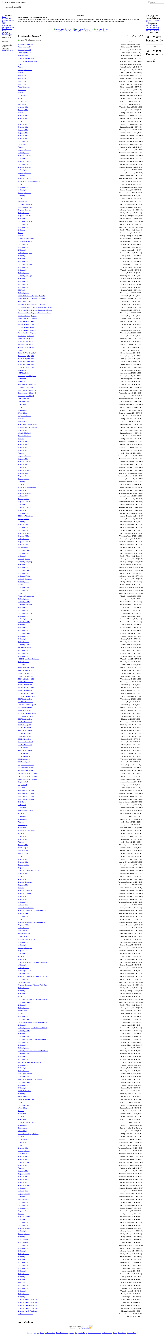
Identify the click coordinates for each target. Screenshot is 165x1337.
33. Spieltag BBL (23, 273)
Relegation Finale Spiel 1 (25, 730)
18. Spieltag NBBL (24, 644)
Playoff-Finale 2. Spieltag (25, 338)
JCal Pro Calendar (84, 1328)
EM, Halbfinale (22, 785)
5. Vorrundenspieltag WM (26, 364)
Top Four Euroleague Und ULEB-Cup (29, 1062)
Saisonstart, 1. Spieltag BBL (26, 830)
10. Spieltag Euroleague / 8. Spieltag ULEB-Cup (32, 999)
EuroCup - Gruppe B (152, 27)
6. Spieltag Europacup (24, 178)
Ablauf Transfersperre (24, 87)
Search (105, 31)
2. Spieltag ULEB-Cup (25, 893)
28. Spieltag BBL (23, 256)
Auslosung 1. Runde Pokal (26, 1122)
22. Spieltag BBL (23, 224)
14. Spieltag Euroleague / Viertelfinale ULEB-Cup (33, 1051)
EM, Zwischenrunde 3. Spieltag (27, 779)
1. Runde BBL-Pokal (24, 433)
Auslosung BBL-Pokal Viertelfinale (29, 181)
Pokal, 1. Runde (23, 850)
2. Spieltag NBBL (23, 479)
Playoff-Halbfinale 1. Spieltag (27, 321)
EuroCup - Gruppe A (152, 25)
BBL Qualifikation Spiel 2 (26, 687)
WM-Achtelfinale (23, 370)
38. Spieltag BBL (23, 293)
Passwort (5, 41)
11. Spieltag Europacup (25, 241)
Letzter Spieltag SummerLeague (27, 61)
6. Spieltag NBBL (23, 519)
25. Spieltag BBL (23, 244)
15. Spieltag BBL (23, 170)
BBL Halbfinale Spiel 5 (25, 745)
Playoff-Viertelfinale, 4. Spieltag (27, 316)
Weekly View (78, 31)
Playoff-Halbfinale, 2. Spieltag (27, 324)
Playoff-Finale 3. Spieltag (25, 341)
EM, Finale (21, 787)
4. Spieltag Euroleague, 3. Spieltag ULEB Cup (32, 910)
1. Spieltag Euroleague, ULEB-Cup (29, 870)
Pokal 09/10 (149, 22)
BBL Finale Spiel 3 (24, 756)
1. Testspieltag (22, 404)
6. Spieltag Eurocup (24, 1211)
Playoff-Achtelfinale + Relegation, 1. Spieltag (31, 296)
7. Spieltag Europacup (24, 193)
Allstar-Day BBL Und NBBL (27, 971)
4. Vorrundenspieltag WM (26, 361)
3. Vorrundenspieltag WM (26, 358)
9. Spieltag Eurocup (24, 1234)
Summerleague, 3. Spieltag (26, 796)
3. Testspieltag (22, 413)
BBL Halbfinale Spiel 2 (25, 727)
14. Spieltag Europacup (25, 619)
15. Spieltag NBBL (24, 602)
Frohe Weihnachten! (24, 933)
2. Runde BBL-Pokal (24, 436)
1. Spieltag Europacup (24, 150)
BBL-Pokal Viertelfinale (25, 204)
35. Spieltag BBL (23, 281)
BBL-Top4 (21, 290)
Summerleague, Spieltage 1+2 (27, 376)
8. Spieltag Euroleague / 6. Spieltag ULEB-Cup (32, 976)
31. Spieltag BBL (23, 267)
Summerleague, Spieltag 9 (26, 396)
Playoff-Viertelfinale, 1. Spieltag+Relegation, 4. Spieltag (35, 307)
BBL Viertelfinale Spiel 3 (25, 707)
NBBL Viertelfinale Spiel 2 (26, 673)
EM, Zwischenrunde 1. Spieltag (27, 773)
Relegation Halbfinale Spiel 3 (27, 713)
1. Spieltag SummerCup (25, 70)
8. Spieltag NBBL (23, 536)
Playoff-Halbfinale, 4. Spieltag (27, 330)
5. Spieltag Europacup (24, 173)
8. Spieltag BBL (23, 135)
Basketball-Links (7, 29)
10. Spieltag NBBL (24, 550)
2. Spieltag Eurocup (24, 1162)
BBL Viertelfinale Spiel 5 (25, 719)
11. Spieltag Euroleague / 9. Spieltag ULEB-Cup (32, 1022)
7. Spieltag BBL (23, 133)
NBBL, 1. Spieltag (23, 848)
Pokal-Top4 (21, 1282)
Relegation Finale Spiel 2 (25, 742)
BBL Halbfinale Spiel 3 (25, 733)
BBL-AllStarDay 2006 (25, 207)
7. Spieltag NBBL (23, 524)
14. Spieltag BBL (23, 164)
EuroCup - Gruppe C (152, 29)
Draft (19, 64)
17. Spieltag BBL (23, 187)
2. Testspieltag (22, 410)
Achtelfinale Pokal (23, 1105)
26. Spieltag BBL (23, 247)
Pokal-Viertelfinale (23, 930)
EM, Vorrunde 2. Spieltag (25, 767)
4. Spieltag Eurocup (24, 1185)
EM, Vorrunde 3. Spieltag (25, 770)
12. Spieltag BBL (23, 153)
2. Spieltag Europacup (24, 155)
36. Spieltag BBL (23, 284)
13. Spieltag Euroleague (25, 264)
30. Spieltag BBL (23, 261)
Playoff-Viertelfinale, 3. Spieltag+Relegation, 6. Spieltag (35, 313)
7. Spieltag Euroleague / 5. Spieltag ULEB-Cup (32, 962)
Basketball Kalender (8, 20)
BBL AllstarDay (23, 547)
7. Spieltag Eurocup (24, 1216)
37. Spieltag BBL (23, 287)
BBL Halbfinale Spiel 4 (25, 739)
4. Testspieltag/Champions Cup (27, 424)
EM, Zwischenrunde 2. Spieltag (27, 776)
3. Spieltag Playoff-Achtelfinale (27, 1305)
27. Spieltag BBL (23, 250)
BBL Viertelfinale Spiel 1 (25, 699)
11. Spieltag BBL (23, 144)
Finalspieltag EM (23, 55)
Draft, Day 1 (22, 802)
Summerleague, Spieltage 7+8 (27, 393)
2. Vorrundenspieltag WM (26, 356)
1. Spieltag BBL (23, 107)
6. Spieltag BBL (23, 130)
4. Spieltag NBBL (23, 499)
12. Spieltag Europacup (25, 253)
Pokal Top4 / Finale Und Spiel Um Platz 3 (30, 1079)
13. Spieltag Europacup (25, 613)
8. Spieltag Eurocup (24, 1228)
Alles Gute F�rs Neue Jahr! (26, 939)
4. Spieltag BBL (23, 118)
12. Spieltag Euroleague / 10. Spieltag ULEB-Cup (33, 1028)
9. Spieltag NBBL (23, 544)
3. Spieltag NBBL (23, 490)
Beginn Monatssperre (24, 416)
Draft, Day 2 (22, 805)
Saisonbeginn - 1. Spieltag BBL (27, 427)
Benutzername (6, 37)
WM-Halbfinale (23, 379)
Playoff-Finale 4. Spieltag (25, 344)
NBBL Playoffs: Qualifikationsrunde (29, 659)
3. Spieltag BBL (23, 115)
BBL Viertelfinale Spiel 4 (25, 716)
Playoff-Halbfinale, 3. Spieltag (27, 327)
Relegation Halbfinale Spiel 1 (27, 696)
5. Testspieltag (22, 1125)
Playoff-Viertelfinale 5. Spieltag (27, 318)
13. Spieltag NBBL (24, 576)
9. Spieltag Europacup (24, 215)
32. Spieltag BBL (23, 270)
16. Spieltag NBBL (24, 622)
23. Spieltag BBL (23, 227)
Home (6, 2)
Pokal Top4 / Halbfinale (25, 1073)
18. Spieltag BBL (23, 190)
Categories (97, 31)
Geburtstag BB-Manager (25, 387)
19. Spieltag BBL (23, 195)
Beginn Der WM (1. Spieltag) (27, 353)
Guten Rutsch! (22, 936)
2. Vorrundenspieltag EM (25, 44)
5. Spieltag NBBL (23, 510)
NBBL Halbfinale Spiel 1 (25, 682)
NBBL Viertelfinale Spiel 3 (26, 676)
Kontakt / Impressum (8, 27)
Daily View (88, 31)
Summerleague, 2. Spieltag (26, 793)
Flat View (69, 31)
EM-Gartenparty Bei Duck (26, 1099)
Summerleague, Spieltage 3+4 (27, 384)
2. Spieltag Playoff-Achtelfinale (27, 1302)
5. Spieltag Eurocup (24, 1194)
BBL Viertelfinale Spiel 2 (25, 702)
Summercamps (22, 421)
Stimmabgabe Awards (24, 301)
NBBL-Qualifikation (24, 1091)
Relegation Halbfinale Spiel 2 (27, 705)
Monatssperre (22, 104)
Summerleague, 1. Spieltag (26, 790)
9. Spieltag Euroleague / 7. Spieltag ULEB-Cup (32, 985)
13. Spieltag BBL (23, 158)
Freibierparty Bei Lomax (25, 810)
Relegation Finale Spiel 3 (25, 750)
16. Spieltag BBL (23, 175)
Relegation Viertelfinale (25, 670)
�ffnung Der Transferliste (26, 347)
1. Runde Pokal (22, 95)
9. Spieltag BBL (23, 138)
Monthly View (59, 31)
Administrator (6, 32)
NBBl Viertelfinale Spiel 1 (26, 667)
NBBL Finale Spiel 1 (24, 710)
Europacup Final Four (24, 647)
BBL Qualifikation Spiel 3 (26, 693)
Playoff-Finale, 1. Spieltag (26, 336)
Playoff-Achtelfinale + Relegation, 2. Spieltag (31, 298)
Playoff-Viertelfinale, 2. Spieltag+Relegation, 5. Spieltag (35, 310)
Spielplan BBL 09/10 (152, 20)
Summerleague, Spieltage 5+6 (27, 390)
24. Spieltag (21, 230)
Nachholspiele (22, 201)
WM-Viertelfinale (23, 373)
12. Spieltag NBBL (24, 570)
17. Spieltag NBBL (24, 633)
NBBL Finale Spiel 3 (24, 736)
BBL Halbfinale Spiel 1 (25, 722)
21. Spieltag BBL (23, 218)
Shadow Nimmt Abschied (26, 908)
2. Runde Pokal (22, 101)
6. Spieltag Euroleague (25, 948)
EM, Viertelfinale (23, 782)
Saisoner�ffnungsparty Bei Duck (28, 1134)
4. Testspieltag (22, 828)
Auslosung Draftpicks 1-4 (26, 367)
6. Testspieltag (22, 1131)
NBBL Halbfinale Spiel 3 (25, 690)
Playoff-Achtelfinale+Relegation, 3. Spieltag (31, 304)
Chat (3, 23)
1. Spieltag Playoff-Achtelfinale (27, 1299)
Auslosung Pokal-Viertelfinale (27, 487)
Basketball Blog (7, 34)
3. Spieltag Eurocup (24, 1174)
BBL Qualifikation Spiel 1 (26, 679)
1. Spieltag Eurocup (24, 1151)
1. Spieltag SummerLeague (26, 58)
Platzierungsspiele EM (24, 47)
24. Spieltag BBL (23, 590)
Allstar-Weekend (23, 1239)
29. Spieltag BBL (23, 258)
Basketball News (7, 18)
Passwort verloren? (8, 50)
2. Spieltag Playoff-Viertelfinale (27, 1311)
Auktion (20, 67)
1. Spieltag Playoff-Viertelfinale (27, 1308)
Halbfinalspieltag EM (24, 52)
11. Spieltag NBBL (24, 559)
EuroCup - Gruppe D (152, 30)
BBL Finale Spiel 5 (24, 762)
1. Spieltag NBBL (23, 467)
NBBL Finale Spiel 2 (24, 725)
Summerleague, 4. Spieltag (26, 799)
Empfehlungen (6, 25)
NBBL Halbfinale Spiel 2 (25, 685)
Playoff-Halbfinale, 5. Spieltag (27, 333)
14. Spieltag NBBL (24, 587)
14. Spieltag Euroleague (25, 276)
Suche (4, 30)
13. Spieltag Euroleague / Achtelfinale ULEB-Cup (33, 1039)
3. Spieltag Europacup (24, 161)
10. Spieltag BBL (23, 141)
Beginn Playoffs (23, 1096)
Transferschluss (22, 1011)
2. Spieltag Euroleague (25, 882)
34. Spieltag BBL (23, 278)
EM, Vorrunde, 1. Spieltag (26, 765)
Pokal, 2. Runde (23, 853)
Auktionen (21, 407)
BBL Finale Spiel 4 (24, 759)
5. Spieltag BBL (23, 124)
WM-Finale (21, 381)
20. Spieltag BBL (23, 213)
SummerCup (22, 75)
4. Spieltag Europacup (24, 167)
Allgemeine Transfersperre (26, 238)
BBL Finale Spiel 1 (24, 747)
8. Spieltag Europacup (24, 210)
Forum (4, 22)
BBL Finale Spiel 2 (24, 753)
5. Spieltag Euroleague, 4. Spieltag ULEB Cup (32, 922)
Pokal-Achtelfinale (23, 1154)
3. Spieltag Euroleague (25, 890)
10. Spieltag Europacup (25, 221)
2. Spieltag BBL (23, 110)
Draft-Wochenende (23, 399)
